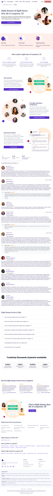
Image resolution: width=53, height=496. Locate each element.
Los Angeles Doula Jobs (25, 484)
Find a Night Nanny (26, 466)
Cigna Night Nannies (17, 430)
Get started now (13, 147)
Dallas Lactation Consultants (31, 479)
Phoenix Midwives (43, 475)
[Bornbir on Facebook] (2, 466)
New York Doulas (25, 473)
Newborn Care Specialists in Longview (27, 445)
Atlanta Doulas (19, 473)
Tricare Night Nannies (31, 427)
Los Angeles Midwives (9, 475)
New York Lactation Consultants (38, 478)
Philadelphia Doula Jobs (40, 484)
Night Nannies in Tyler (5, 440)
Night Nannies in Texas (8, 4)
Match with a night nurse (39, 117)
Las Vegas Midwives (35, 475)
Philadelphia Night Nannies (11, 483)
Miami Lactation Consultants (21, 479)
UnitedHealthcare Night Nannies (33, 425)
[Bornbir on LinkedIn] (8, 466)
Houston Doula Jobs (48, 484)
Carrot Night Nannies (5, 425)
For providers (34, 1)
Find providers (10, 1)
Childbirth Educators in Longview (7, 447)
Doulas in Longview (5, 445)
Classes (16, 1)
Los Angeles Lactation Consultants (16, 478)
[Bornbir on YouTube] (13, 466)
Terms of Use (23, 489)
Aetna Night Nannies (43, 425)
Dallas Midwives (16, 475)
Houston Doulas (14, 473)
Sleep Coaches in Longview (21, 447)
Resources (28, 1)
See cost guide (25, 158)
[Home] (1, 4)
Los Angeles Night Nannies (11, 481)
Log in (42, 1)
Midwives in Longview (14, 445)
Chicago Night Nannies (29, 481)
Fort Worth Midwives (28, 475)
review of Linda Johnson (28, 392)
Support (40, 466)
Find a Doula (25, 461)
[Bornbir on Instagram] (5, 466)
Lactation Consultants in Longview (43, 445)
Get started (47, 1)
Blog (24, 1)
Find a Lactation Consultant (28, 464)
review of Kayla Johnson (11, 392)
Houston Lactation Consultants (27, 478)
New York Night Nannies (20, 481)
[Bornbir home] (4, 1)
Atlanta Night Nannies (44, 481)
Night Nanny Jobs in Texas (43, 453)
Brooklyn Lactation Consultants (11, 479)
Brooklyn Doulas (31, 473)
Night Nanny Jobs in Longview (20, 453)
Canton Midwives (22, 475)
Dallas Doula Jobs (33, 484)
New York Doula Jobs (9, 484)
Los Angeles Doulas (8, 473)
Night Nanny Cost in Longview (7, 453)
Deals (20, 1)
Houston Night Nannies (37, 481)
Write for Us (41, 464)
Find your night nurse (13, 89)
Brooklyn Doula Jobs (17, 484)
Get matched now (11, 22)
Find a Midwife (25, 463)
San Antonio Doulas (45, 473)
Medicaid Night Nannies (18, 425)
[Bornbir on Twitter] (10, 466)
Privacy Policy (29, 489)
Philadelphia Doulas (38, 473)
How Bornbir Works (42, 461)
